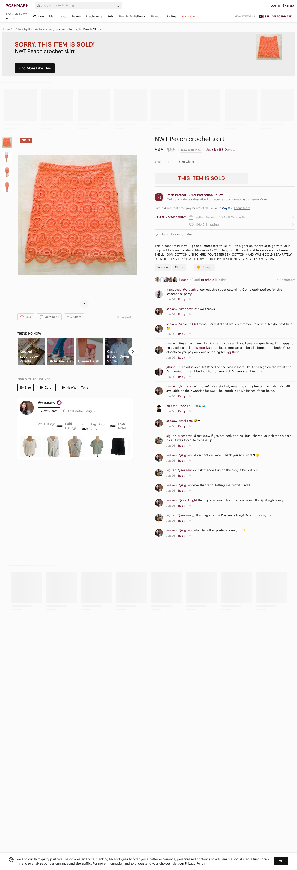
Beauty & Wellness (132, 16)
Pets (110, 16)
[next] (84, 304)
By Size (25, 387)
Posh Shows (190, 16)
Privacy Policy (195, 863)
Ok (281, 861)
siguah (171, 436)
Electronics (94, 16)
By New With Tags (75, 387)
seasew (171, 309)
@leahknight (188, 500)
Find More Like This (34, 68)
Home (76, 16)
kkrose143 (186, 280)
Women (38, 16)
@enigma (186, 421)
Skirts (179, 267)
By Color (46, 387)
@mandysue (188, 309)
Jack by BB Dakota (221, 150)
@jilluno (233, 352)
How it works (245, 16)
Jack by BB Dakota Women (35, 29)
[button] (44, 5)
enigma (171, 406)
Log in (275, 5)
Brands (156, 16)
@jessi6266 (187, 324)
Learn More (242, 208)
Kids (63, 16)
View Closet (49, 411)
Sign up (288, 5)
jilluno (170, 367)
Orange (207, 267)
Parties (171, 16)
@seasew (185, 436)
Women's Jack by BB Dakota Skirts (78, 29)
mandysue (173, 290)
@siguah (189, 290)
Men (52, 16)
